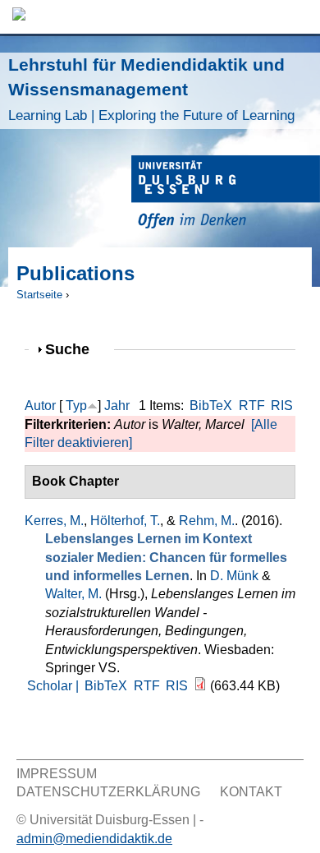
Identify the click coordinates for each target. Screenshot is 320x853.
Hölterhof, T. (125, 521)
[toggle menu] (299, 17)
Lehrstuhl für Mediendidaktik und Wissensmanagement (151, 89)
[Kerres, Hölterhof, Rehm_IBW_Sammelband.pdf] (200, 686)
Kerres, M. (54, 521)
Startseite (39, 294)
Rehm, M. (207, 521)
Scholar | (54, 686)
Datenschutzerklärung (108, 792)
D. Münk (234, 576)
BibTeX (211, 406)
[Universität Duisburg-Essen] (225, 194)
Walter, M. (73, 594)
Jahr (117, 406)
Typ (76, 406)
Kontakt (251, 792)
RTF (252, 406)
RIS (282, 406)
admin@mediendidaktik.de (94, 839)
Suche (74, 348)
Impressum (56, 774)
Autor (40, 406)
